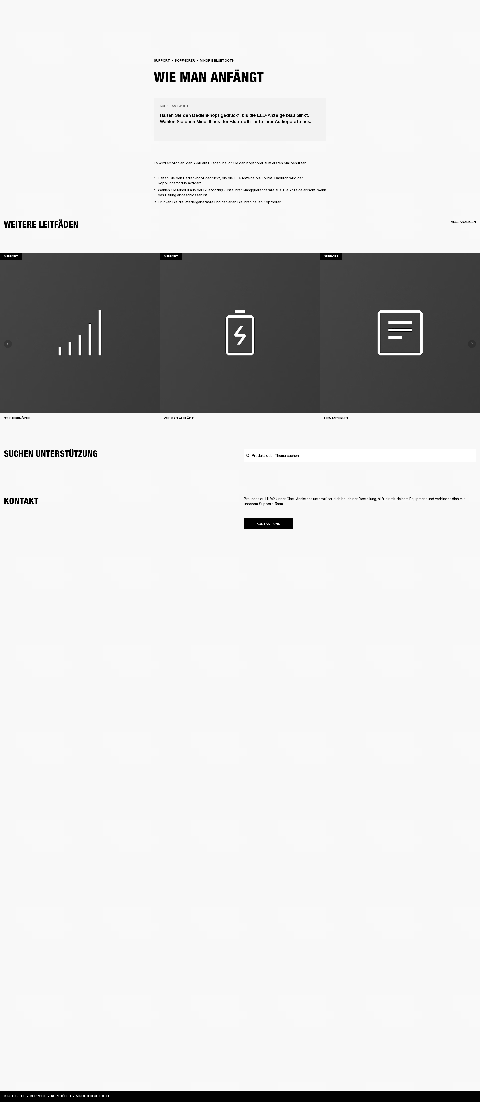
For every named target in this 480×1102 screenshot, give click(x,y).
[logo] (20, 20)
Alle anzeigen (463, 222)
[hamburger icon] (467, 23)
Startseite (14, 1096)
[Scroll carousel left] (8, 344)
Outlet (455, 10)
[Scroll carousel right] (472, 344)
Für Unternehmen (376, 10)
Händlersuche (434, 10)
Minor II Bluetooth (217, 60)
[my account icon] (451, 23)
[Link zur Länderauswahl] (467, 10)
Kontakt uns (268, 524)
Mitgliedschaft (406, 10)
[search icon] (443, 23)
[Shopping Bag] (459, 23)
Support (429, 23)
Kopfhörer (185, 60)
